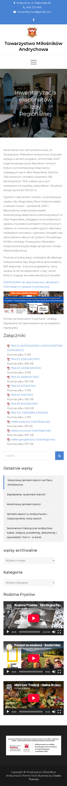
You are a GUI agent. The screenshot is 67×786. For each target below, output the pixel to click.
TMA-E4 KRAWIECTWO (24, 377)
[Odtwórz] (8, 632)
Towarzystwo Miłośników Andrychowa (33, 46)
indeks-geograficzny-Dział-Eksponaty (32, 439)
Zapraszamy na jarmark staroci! (26, 494)
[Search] (59, 455)
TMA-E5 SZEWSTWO (23, 386)
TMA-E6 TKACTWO (21, 394)
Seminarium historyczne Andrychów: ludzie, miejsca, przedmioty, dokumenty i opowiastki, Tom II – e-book (32, 533)
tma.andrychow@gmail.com (34, 11)
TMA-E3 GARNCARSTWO (25, 368)
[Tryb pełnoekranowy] (59, 632)
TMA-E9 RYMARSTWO (24, 403)
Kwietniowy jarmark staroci (24, 504)
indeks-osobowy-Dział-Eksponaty (30, 421)
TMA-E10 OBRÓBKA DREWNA (29, 412)
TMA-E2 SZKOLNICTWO (25, 359)
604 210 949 (33, 7)
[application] (33, 618)
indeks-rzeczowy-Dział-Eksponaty (30, 430)
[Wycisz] (53, 632)
